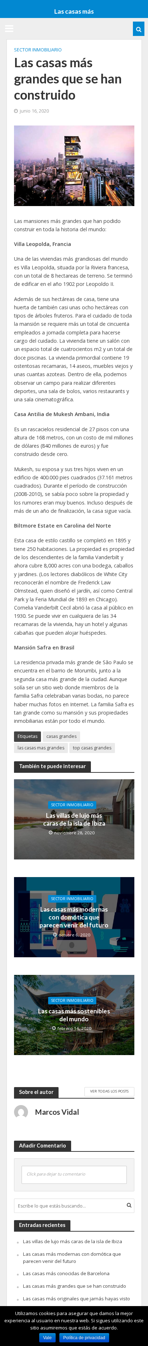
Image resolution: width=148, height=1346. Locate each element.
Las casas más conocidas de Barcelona (66, 1273)
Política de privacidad (84, 1337)
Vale (47, 1337)
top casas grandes (92, 748)
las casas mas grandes (41, 748)
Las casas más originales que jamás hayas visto (76, 1298)
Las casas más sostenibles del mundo (74, 1015)
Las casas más (74, 11)
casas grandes (61, 736)
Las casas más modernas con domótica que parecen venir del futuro (74, 917)
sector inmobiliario (38, 50)
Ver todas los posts (109, 1091)
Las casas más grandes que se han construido (74, 1286)
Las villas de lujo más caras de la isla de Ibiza (74, 819)
